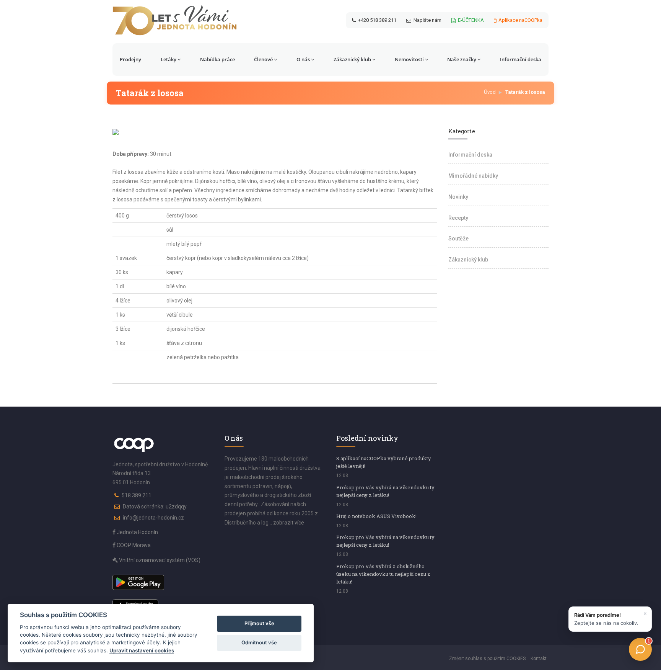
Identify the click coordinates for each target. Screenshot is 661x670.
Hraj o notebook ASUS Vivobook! (376, 516)
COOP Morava (133, 545)
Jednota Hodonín (137, 532)
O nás (303, 59)
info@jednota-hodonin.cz (153, 518)
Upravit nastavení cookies (141, 650)
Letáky (168, 59)
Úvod (490, 92)
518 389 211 (136, 495)
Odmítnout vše (259, 642)
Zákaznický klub (352, 59)
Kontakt (539, 658)
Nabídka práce (217, 59)
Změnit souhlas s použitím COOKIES (487, 658)
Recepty (458, 218)
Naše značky (461, 59)
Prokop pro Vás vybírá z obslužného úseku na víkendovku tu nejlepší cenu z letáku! (383, 574)
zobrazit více (288, 523)
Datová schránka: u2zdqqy (155, 506)
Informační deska (520, 59)
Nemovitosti (409, 59)
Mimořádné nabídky (473, 176)
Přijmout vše (259, 623)
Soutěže (458, 238)
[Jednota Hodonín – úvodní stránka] (174, 20)
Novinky (458, 197)
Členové (263, 59)
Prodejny (130, 59)
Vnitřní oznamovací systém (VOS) (159, 560)
